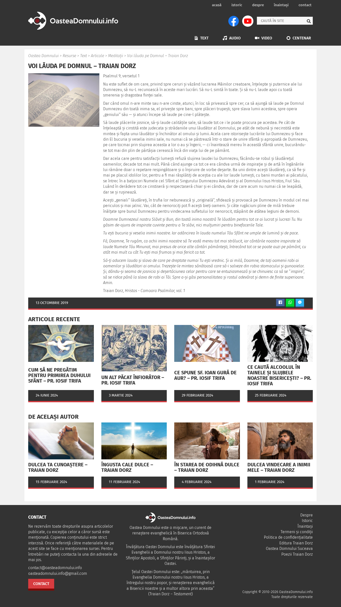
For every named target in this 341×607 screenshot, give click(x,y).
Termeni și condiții (297, 531)
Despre (258, 5)
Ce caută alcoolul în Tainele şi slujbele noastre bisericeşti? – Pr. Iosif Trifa (279, 375)
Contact (305, 5)
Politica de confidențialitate (288, 537)
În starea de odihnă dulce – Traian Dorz (206, 467)
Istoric (236, 5)
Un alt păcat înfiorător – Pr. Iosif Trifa (132, 380)
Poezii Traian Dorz (297, 554)
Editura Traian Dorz (296, 543)
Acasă (216, 5)
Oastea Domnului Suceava (289, 548)
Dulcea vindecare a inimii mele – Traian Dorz (278, 467)
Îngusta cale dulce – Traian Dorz (127, 467)
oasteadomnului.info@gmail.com (57, 573)
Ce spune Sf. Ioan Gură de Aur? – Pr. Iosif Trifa (205, 375)
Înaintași (281, 5)
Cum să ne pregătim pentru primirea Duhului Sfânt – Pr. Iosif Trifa (59, 375)
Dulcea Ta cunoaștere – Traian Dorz (57, 467)
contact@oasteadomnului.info (55, 567)
